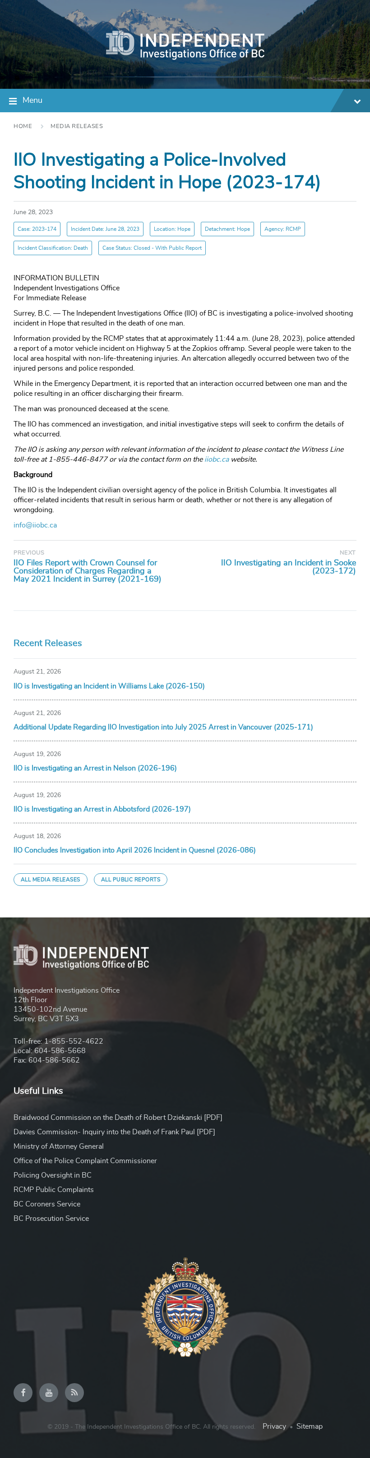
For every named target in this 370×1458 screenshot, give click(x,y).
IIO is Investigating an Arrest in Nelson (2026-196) (95, 768)
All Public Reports (131, 879)
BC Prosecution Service (51, 1218)
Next (348, 553)
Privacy (274, 1426)
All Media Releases (50, 879)
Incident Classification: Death (53, 248)
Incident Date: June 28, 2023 (105, 229)
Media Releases (77, 126)
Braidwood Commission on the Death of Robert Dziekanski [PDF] (118, 1117)
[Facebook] (23, 1392)
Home (23, 126)
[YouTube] (48, 1392)
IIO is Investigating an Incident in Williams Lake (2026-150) (109, 686)
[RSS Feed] (74, 1392)
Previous (29, 553)
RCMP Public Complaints (54, 1189)
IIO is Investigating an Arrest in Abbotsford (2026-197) (102, 809)
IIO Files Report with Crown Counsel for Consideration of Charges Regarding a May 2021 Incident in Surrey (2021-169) (88, 571)
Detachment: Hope (227, 229)
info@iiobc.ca (35, 525)
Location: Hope (172, 229)
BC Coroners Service (47, 1204)
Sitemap (309, 1426)
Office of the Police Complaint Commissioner (85, 1161)
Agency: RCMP (282, 229)
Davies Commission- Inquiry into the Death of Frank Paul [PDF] (114, 1132)
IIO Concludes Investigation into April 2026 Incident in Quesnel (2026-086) (135, 850)
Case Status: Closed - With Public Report (152, 248)
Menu (32, 100)
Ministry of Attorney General (59, 1146)
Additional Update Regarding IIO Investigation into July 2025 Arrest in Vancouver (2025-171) (163, 727)
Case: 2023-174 (37, 229)
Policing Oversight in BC (53, 1175)
